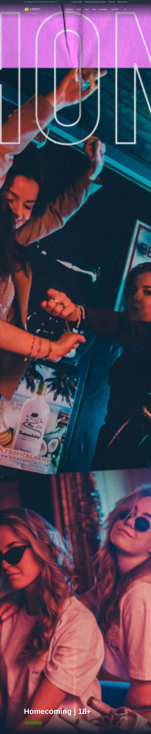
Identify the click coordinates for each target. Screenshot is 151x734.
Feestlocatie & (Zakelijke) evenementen (95, 2)
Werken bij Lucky (122, 2)
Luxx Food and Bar (76, 2)
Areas (94, 9)
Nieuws (79, 9)
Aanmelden (114, 9)
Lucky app (112, 2)
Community (103, 9)
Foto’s (87, 9)
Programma (69, 9)
